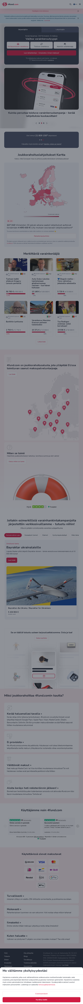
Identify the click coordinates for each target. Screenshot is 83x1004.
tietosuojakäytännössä (47, 985)
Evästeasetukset (41, 994)
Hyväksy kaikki (41, 1000)
